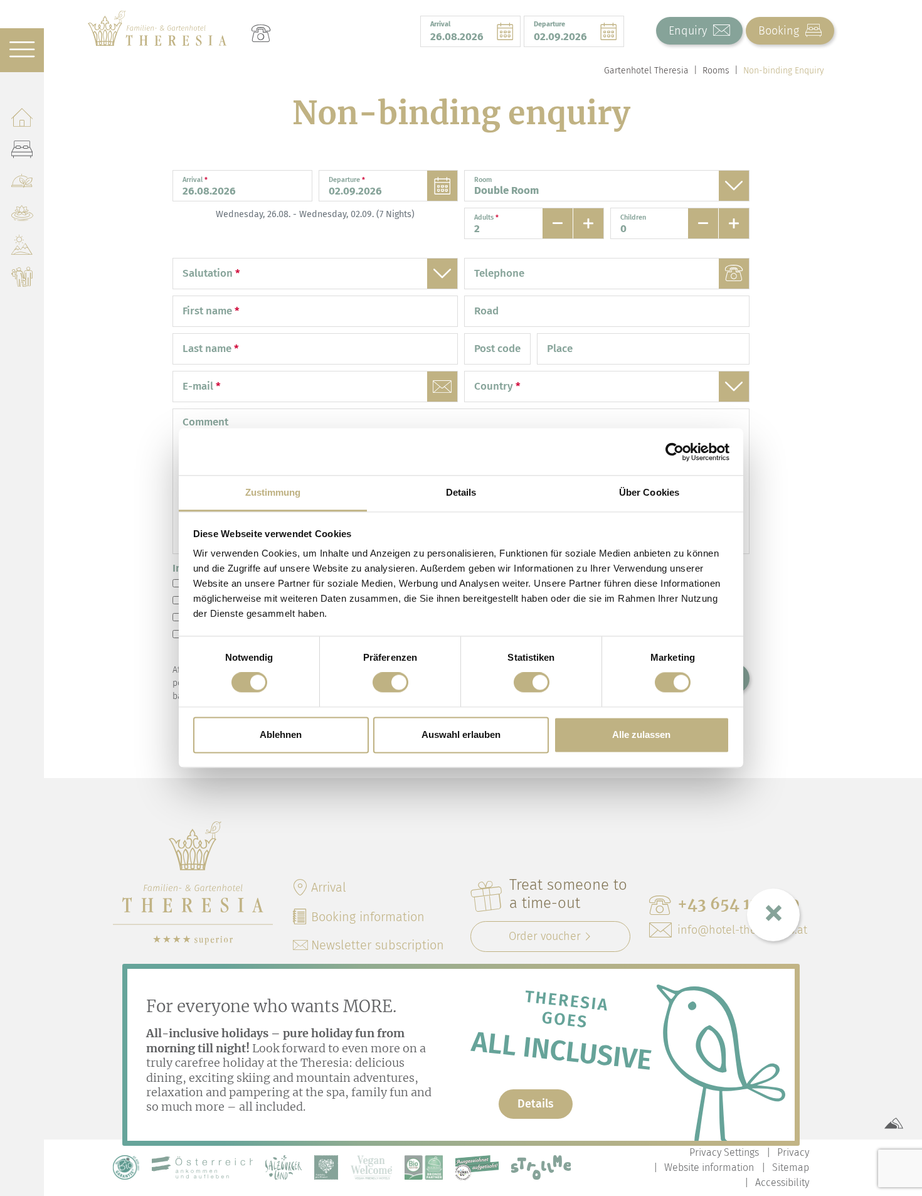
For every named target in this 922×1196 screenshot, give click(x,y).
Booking (780, 31)
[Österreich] (202, 1167)
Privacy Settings (724, 1152)
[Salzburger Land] (283, 1167)
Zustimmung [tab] (273, 492)
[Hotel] (22, 119)
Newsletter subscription (377, 945)
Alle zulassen (641, 734)
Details (535, 1104)
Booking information (368, 916)
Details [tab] (461, 492)
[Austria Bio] (126, 1167)
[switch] (390, 683)
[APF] (326, 1167)
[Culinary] (22, 183)
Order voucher (545, 936)
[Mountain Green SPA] (22, 215)
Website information (709, 1167)
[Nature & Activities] (22, 247)
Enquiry (689, 31)
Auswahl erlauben (461, 734)
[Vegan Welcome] (371, 1167)
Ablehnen (281, 734)
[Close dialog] (773, 915)
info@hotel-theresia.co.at (742, 930)
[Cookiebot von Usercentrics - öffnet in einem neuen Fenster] (674, 451)
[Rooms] (22, 151)
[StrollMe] (541, 1167)
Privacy (793, 1152)
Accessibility (782, 1182)
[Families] (22, 279)
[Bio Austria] (424, 1167)
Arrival (328, 887)
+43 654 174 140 (738, 904)
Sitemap (790, 1167)
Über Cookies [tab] (649, 492)
